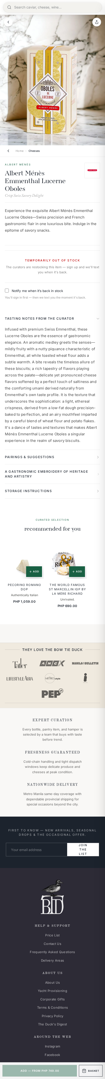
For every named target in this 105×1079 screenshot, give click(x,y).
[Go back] (8, 22)
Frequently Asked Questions (52, 952)
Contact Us (52, 944)
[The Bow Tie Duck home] (52, 896)
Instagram (52, 1046)
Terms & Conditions (52, 1007)
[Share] (96, 22)
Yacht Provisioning (52, 991)
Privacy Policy (52, 1016)
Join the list (83, 849)
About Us (52, 982)
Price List (52, 935)
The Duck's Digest (52, 1024)
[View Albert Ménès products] (92, 170)
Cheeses (34, 151)
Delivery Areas (52, 960)
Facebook (52, 1055)
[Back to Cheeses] (8, 151)
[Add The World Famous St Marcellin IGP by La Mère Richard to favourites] (80, 547)
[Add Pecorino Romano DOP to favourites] (37, 547)
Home (19, 151)
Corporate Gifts (52, 999)
